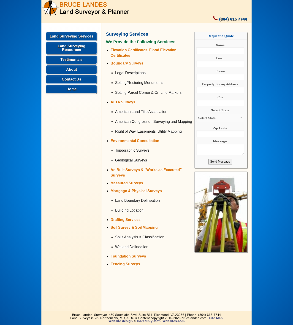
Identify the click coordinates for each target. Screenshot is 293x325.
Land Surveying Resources (71, 48)
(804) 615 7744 (233, 19)
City (220, 97)
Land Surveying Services (71, 36)
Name (220, 45)
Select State (220, 110)
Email (220, 58)
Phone (220, 71)
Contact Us (71, 79)
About (71, 69)
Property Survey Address (220, 84)
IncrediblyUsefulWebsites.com (160, 321)
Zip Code (220, 128)
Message (220, 141)
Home (71, 89)
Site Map (216, 318)
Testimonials (71, 60)
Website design (121, 321)
